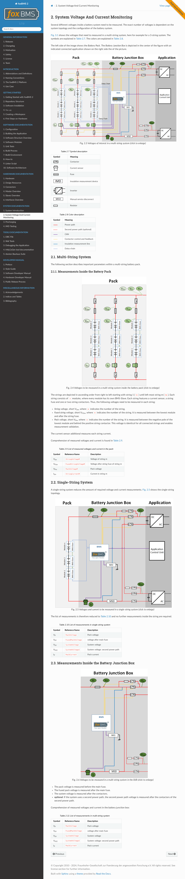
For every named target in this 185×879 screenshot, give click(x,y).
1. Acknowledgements (13, 292)
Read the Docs (103, 874)
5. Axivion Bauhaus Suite (14, 254)
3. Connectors (9, 187)
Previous (59, 854)
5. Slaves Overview (11, 195)
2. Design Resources (12, 183)
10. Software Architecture (14, 168)
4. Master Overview (12, 191)
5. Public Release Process (14, 282)
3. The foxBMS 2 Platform (15, 82)
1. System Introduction (13, 210)
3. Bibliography (9, 301)
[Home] (52, 5)
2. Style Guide (9, 269)
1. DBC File (8, 237)
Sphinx (64, 874)
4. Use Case (8, 86)
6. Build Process (10, 151)
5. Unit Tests (8, 146)
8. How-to (7, 159)
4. (7, 110)
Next (171, 854)
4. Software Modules (12, 142)
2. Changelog (9, 46)
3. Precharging (9, 222)
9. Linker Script (10, 164)
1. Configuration (10, 129)
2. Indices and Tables (12, 297)
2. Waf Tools (8, 241)
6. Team (6, 63)
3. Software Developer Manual (16, 273)
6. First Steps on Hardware (15, 119)
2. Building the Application (15, 133)
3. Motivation (9, 50)
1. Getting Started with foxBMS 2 (18, 97)
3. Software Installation (13, 106)
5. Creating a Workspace (14, 114)
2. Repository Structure (13, 101)
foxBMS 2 (22, 4)
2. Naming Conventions (13, 78)
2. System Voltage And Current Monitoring (16, 216)
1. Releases (8, 42)
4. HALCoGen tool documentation (18, 250)
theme (80, 874)
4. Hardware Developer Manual (17, 277)
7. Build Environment (12, 155)
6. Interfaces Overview (13, 200)
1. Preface (7, 265)
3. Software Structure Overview (17, 138)
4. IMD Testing (9, 226)
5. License (7, 59)
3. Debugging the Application (16, 245)
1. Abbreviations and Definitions (17, 74)
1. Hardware (8, 178)
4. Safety (7, 54)
